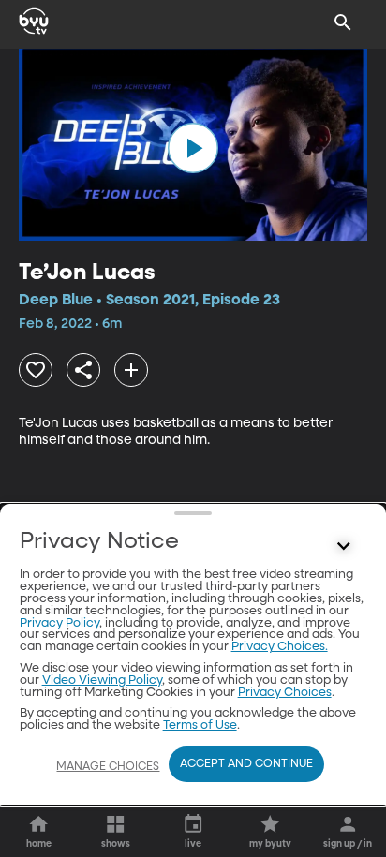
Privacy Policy (59, 623)
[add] (131, 370)
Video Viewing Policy (102, 680)
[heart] (35, 370)
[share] (83, 370)
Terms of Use (200, 725)
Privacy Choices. (279, 647)
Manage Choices (107, 767)
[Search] (342, 22)
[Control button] (342, 546)
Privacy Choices (285, 693)
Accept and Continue (246, 764)
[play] (193, 148)
